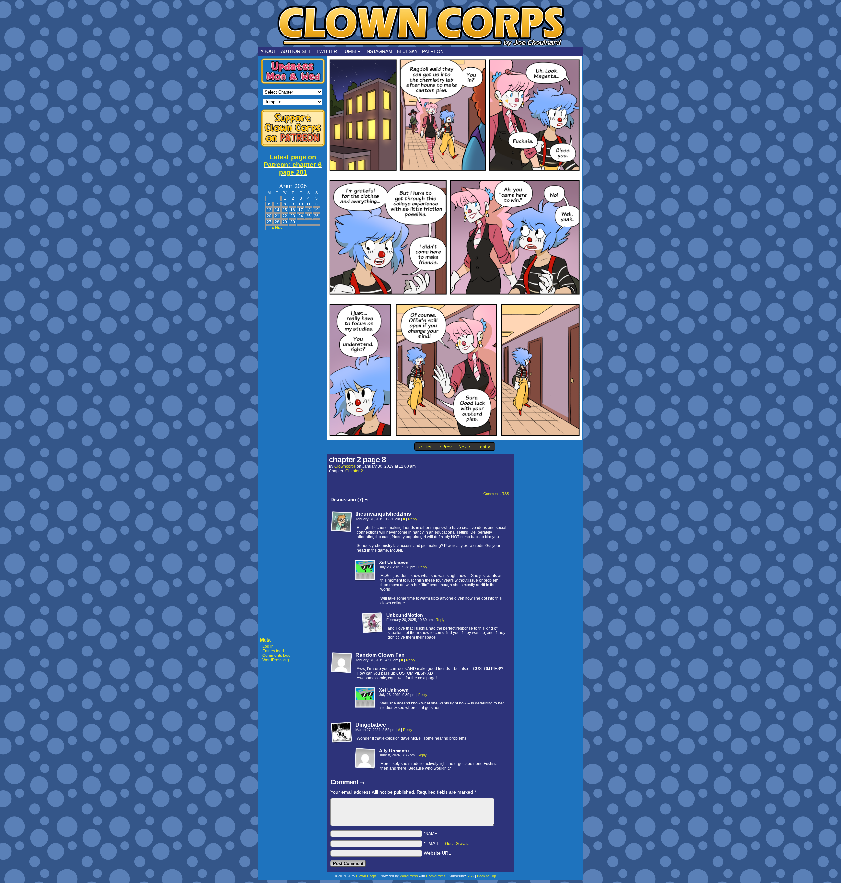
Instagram (378, 51)
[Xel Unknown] (365, 570)
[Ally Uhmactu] (365, 758)
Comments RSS (496, 494)
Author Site (296, 51)
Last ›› (484, 446)
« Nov (277, 228)
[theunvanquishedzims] (341, 521)
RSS (470, 876)
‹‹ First (426, 446)
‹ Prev (445, 446)
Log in (268, 646)
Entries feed (273, 651)
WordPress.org (275, 660)
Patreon (432, 51)
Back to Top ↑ (488, 876)
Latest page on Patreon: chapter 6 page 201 (293, 165)
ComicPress (436, 876)
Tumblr (351, 51)
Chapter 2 (354, 471)
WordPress (409, 876)
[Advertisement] (292, 333)
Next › (464, 446)
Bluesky (407, 51)
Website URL (437, 853)
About (268, 51)
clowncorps (345, 466)
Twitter (326, 51)
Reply (412, 519)
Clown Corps (420, 25)
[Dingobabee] (341, 732)
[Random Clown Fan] (341, 662)
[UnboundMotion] (372, 622)
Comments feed (276, 655)
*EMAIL (447, 843)
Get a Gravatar (458, 843)
